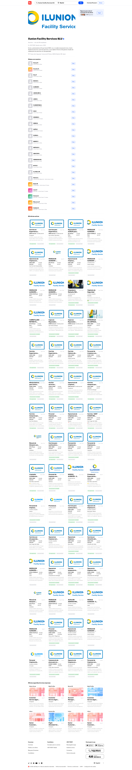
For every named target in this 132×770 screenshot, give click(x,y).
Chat (73, 63)
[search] (80, 2)
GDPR (81, 766)
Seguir (99, 12)
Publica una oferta (33, 747)
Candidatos (31, 753)
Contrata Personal (92, 2)
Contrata (30, 744)
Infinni (30, 711)
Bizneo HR (70, 686)
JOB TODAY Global (52, 747)
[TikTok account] (28, 763)
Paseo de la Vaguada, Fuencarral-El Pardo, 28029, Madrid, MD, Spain (48, 54)
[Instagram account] (31, 763)
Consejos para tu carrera (53, 744)
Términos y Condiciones (72, 766)
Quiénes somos (71, 747)
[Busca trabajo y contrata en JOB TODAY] (30, 3)
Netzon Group (32, 686)
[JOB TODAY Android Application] (99, 745)
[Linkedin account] (41, 763)
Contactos (69, 750)
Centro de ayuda (71, 753)
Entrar (101, 2)
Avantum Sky (52, 711)
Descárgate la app (71, 744)
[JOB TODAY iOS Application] (90, 745)
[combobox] (47, 3)
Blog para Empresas (33, 750)
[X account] (39, 763)
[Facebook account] (33, 763)
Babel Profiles (52, 686)
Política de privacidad (61, 766)
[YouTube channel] (36, 763)
